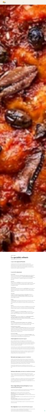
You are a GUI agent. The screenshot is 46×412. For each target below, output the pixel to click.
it (23, 2)
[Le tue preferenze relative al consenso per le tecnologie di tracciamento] (44, 410)
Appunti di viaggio (13, 255)
